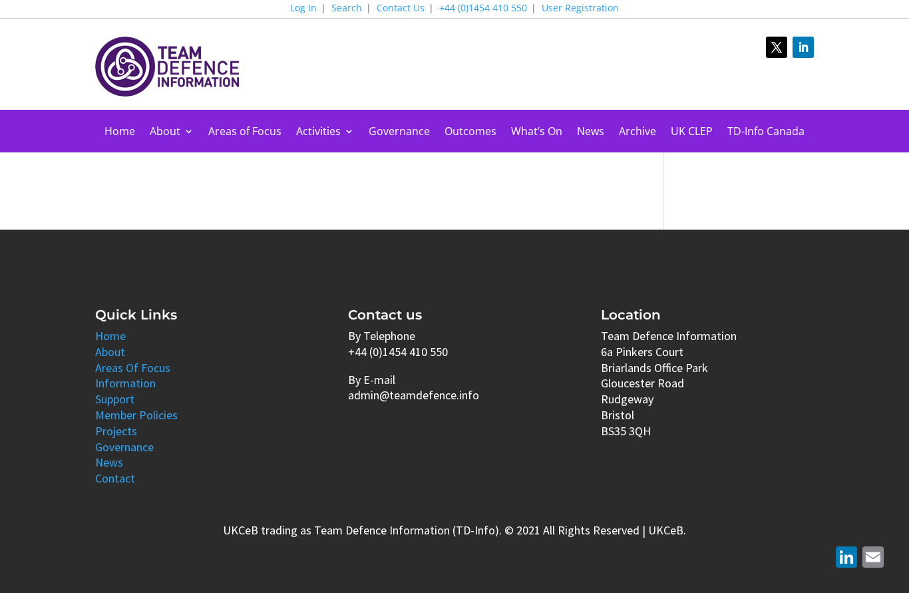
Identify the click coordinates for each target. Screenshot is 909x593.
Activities (318, 132)
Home (119, 132)
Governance (399, 132)
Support (114, 399)
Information (125, 383)
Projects (116, 431)
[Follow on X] (776, 47)
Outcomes (470, 132)
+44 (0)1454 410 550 (483, 8)
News (590, 132)
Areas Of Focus (132, 367)
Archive (637, 132)
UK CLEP (692, 132)
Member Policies (136, 415)
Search (346, 8)
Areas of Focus (244, 132)
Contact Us (401, 8)
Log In (303, 8)
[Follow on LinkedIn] (803, 47)
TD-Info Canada (766, 132)
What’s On (536, 132)
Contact (115, 478)
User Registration (580, 8)
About (165, 132)
